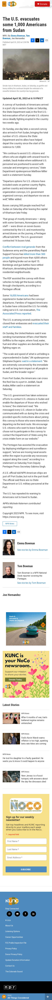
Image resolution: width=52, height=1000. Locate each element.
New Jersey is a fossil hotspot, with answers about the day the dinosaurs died (34, 778)
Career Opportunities (14, 937)
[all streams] (48, 996)
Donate (43, 4)
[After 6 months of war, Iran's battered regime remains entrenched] (11, 718)
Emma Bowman (18, 35)
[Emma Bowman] (9, 547)
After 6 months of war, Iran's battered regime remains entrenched (34, 720)
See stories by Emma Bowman (32, 549)
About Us (9, 926)
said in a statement (32, 361)
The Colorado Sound (14, 972)
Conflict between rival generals (19, 246)
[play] (4, 996)
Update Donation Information (17, 960)
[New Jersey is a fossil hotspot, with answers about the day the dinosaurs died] (11, 776)
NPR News (9, 524)
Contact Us (10, 966)
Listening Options (12, 931)
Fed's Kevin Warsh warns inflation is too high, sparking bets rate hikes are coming (34, 741)
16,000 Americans (19, 295)
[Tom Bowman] (9, 570)
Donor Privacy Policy (13, 954)
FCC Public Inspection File (15, 943)
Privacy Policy (11, 949)
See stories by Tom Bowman (31, 582)
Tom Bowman (25, 566)
